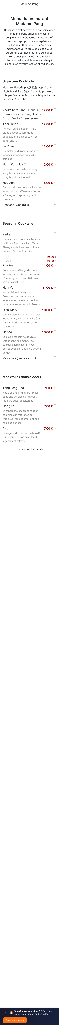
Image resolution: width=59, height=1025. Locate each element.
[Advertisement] (29, 597)
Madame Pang (29, 4)
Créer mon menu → (15, 1020)
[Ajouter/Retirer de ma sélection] (55, 109)
